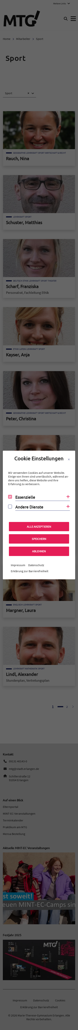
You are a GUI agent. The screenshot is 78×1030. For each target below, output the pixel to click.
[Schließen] (68, 459)
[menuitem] (18, 565)
